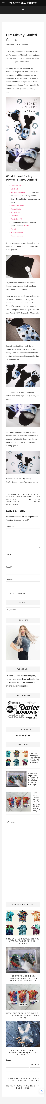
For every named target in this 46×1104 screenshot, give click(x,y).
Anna (26, 44)
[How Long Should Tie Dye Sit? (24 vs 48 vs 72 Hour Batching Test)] (23, 997)
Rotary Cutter (16, 212)
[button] (23, 10)
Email (9, 567)
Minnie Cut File (17, 235)
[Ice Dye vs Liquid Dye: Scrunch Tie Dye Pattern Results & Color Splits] (23, 960)
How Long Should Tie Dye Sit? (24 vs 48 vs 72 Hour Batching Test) (36, 802)
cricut (20, 482)
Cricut (18, 478)
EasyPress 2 (15, 215)
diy (30, 482)
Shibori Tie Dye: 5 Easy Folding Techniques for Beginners (23, 1052)
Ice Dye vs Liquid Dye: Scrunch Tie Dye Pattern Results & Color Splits (33, 779)
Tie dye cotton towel (18, 192)
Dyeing (28, 478)
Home (9, 1086)
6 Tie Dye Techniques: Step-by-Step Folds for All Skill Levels (34, 757)
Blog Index (23, 1088)
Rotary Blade (16, 209)
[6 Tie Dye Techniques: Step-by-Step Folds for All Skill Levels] (23, 923)
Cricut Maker (16, 185)
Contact (31, 1086)
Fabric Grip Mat (17, 219)
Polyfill (13, 229)
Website (9, 580)
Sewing (9, 482)
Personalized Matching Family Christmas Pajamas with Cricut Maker (14, 499)
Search (9, 1060)
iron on (17, 195)
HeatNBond (28, 225)
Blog (20, 1086)
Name (9, 554)
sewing (35, 482)
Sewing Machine (17, 205)
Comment (10, 527)
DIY (23, 478)
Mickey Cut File (17, 232)
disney (26, 482)
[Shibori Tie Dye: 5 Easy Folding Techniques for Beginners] (23, 1034)
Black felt (14, 188)
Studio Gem (33, 1080)
